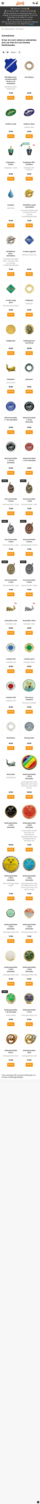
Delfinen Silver (29, 124)
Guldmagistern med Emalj (29, 342)
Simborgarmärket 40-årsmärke (10, 1011)
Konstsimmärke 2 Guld (11, 581)
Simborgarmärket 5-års (29, 1011)
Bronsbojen (29, 77)
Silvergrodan (29, 738)
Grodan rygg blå (29, 251)
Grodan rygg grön (11, 301)
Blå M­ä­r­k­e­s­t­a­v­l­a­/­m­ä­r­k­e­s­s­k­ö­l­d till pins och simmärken (11, 80)
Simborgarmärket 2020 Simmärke (29, 825)
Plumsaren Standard (29, 698)
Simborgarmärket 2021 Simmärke (10, 878)
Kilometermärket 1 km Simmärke (10, 419)
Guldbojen (29, 300)
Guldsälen (11, 379)
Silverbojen (11, 738)
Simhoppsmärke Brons (11, 1051)
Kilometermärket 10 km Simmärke (29, 420)
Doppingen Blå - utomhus (29, 163)
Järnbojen (29, 379)
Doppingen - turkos (11, 163)
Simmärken (20, 29)
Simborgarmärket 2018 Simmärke (29, 776)
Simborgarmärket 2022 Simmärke (29, 878)
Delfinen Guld (11, 124)
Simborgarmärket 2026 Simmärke (29, 969)
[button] (37, 3)
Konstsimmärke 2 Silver (29, 581)
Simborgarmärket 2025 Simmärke (10, 969)
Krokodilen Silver (29, 620)
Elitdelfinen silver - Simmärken (10, 253)
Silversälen (11, 774)
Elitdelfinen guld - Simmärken (29, 206)
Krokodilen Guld (11, 620)
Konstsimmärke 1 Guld (29, 500)
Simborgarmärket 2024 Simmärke (29, 926)
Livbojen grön (29, 659)
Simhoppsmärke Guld (29, 1051)
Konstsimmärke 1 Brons (11, 500)
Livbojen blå (10, 659)
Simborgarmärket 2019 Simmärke (10, 825)
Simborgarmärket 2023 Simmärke (10, 926)
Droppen (10, 205)
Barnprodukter (9, 29)
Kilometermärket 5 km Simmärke (29, 459)
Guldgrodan (10, 341)
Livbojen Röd (11, 697)
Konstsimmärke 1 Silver (11, 540)
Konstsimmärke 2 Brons (29, 540)
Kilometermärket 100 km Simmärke (10, 460)
